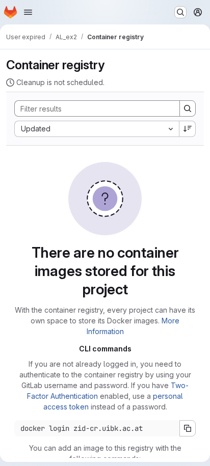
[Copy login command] (187, 428)
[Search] (187, 108)
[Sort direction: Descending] (187, 129)
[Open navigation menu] (28, 12)
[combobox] (96, 129)
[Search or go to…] (180, 12)
